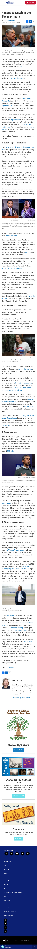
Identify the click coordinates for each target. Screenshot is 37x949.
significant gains (7, 106)
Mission (6, 884)
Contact (6, 904)
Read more (18, 839)
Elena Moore (11, 20)
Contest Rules (7, 881)
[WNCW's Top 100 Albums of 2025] (18, 766)
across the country (25, 369)
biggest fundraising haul (23, 383)
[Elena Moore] (6, 683)
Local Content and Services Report (13, 892)
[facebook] (5, 920)
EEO (5, 888)
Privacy (6, 877)
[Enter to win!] (18, 814)
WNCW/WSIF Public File (10, 911)
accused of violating (16, 628)
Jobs (5, 896)
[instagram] (5, 924)
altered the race (11, 236)
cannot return (29, 406)
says (27, 252)
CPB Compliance (8, 915)
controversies (11, 616)
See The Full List (18, 796)
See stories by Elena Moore (21, 698)
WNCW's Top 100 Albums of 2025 (18, 781)
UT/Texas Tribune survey (16, 550)
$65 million (11, 451)
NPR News (11, 667)
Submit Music (7, 861)
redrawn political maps (16, 78)
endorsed (5, 425)
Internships (7, 900)
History (6, 873)
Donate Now (7, 908)
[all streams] (34, 947)
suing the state (14, 120)
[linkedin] (5, 931)
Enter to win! (18, 829)
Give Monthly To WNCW (18, 745)
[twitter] (5, 927)
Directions (6, 869)
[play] (3, 947)
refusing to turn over (20, 630)
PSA (5, 865)
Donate (31, 2)
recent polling (6, 503)
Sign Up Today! (18, 750)
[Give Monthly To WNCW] (18, 724)
